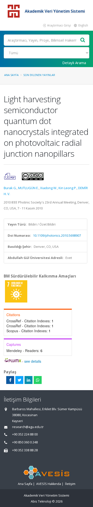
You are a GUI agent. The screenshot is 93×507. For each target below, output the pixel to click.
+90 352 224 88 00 (25, 434)
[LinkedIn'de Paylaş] (28, 380)
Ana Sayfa (11, 75)
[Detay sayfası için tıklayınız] (16, 291)
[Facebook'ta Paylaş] (10, 380)
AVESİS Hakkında (48, 484)
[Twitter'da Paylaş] (19, 380)
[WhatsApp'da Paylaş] (38, 380)
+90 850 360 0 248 (25, 442)
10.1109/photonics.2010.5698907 (57, 235)
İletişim (70, 484)
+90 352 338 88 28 (25, 450)
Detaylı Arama (74, 62)
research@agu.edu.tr (28, 427)
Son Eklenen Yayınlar (39, 75)
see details (32, 361)
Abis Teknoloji (41, 501)
